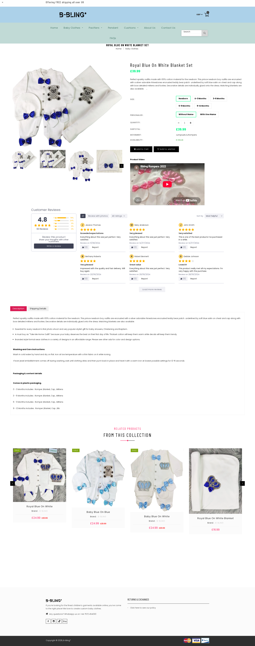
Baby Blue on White (157, 516)
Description (18, 308)
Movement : (136, 135)
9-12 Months (203, 106)
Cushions (130, 27)
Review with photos (98, 216)
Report (95, 247)
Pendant (113, 27)
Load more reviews (152, 289)
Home (54, 27)
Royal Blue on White (40, 506)
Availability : (136, 140)
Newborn (183, 98)
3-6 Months (218, 98)
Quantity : (135, 122)
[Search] (204, 33)
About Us (149, 27)
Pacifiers (94, 27)
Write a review (54, 246)
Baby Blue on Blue (98, 512)
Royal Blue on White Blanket (215, 518)
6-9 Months (184, 106)
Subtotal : (135, 129)
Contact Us (168, 27)
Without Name (186, 114)
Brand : (35, 511)
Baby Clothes (72, 27)
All (83, 216)
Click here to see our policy (143, 607)
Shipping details (38, 308)
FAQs (113, 38)
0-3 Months (200, 98)
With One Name (208, 114)
